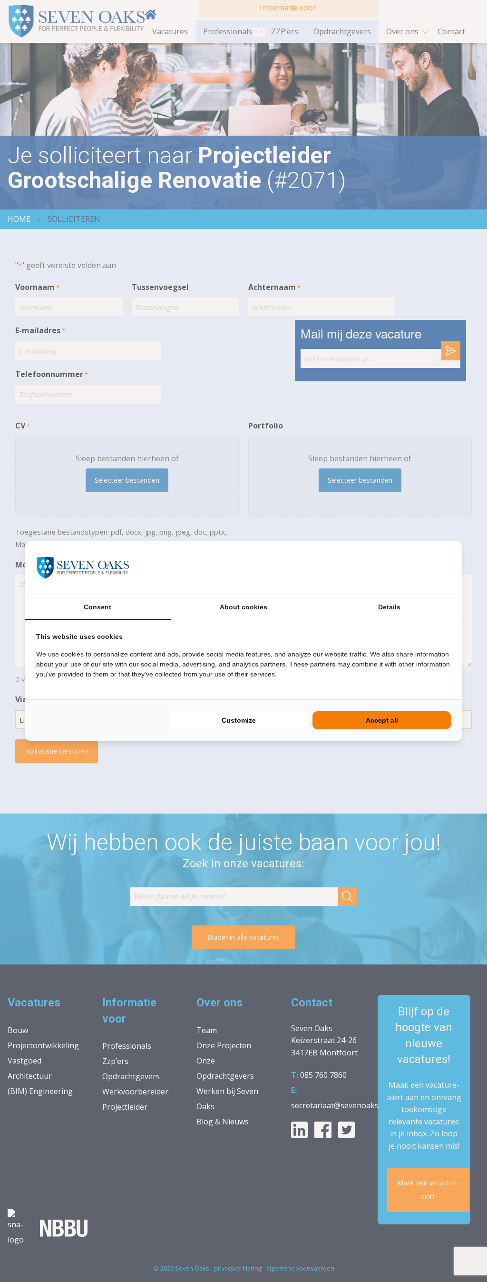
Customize (239, 720)
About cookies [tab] (243, 607)
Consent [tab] (97, 607)
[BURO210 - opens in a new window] (415, 568)
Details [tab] (389, 607)
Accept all (382, 720)
